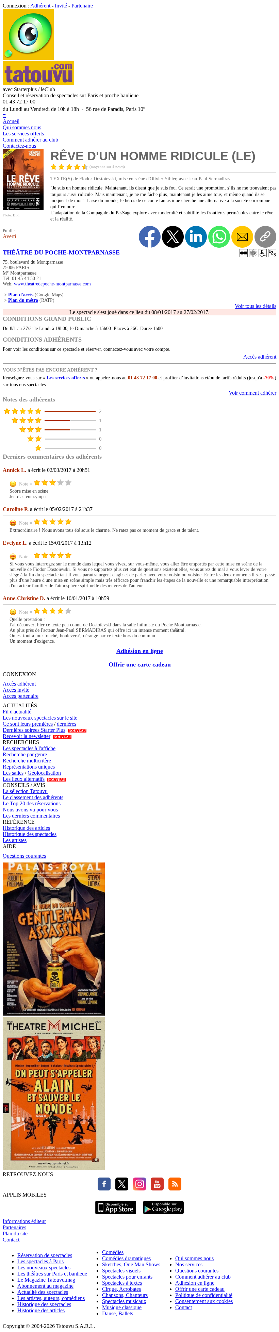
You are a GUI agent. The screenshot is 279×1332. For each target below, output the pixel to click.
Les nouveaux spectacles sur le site (40, 718)
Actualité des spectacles (42, 1292)
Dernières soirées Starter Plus (34, 730)
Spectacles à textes (122, 1283)
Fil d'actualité (17, 711)
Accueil (11, 121)
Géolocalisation (44, 773)
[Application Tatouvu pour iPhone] (116, 1215)
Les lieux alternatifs (24, 779)
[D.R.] (23, 208)
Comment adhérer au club (30, 140)
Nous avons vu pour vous (30, 809)
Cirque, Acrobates (121, 1289)
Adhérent (40, 6)
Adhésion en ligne (139, 650)
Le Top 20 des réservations (32, 803)
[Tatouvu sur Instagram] (138, 1188)
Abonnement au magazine (45, 1286)
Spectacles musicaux (124, 1301)
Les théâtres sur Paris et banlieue (52, 1274)
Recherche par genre (25, 754)
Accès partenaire (20, 696)
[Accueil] (28, 58)
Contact (11, 1240)
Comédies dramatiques (126, 1258)
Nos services (188, 1264)
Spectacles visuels (121, 1270)
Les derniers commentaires (31, 816)
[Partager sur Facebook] (150, 237)
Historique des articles (26, 828)
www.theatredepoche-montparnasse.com (52, 283)
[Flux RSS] (173, 1188)
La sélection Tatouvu (25, 791)
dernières (66, 724)
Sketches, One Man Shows (131, 1264)
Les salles (13, 773)
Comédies (113, 1252)
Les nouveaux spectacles (43, 1267)
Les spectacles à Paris (40, 1261)
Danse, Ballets (117, 1313)
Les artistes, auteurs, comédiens (51, 1298)
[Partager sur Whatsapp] (219, 237)
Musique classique (122, 1307)
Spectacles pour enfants (127, 1277)
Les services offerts (23, 133)
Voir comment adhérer (252, 393)
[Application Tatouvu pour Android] (163, 1215)
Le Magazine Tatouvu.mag (46, 1280)
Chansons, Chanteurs (125, 1295)
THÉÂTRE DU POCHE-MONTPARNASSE (61, 252)
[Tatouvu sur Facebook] (104, 1188)
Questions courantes (24, 856)
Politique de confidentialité (203, 1295)
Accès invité (16, 690)
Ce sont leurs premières (28, 724)
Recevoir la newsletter (26, 736)
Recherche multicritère (27, 760)
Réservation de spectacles (44, 1255)
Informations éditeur (24, 1221)
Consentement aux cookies (204, 1301)
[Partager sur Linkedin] (196, 237)
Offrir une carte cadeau (140, 664)
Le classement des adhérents (33, 797)
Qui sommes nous (22, 127)
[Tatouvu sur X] (120, 1188)
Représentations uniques (29, 767)
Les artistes (15, 840)
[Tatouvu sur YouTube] (155, 1188)
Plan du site (15, 1233)
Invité (61, 6)
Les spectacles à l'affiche (29, 748)
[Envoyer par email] (242, 237)
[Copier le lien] (265, 237)
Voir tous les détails (255, 306)
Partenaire (82, 6)
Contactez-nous (19, 146)
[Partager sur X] (173, 237)
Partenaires (14, 1227)
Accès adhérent (259, 357)
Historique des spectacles (29, 834)
